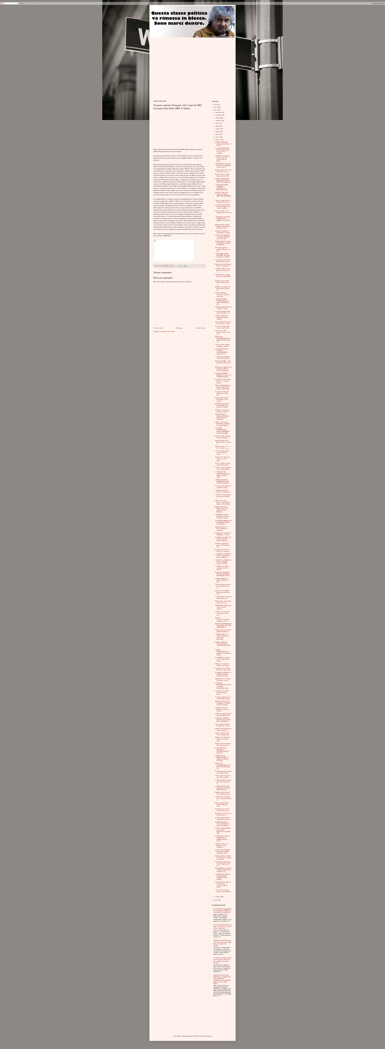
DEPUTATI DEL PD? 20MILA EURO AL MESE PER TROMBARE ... (223, 195)
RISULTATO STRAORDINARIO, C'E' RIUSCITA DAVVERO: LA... (223, 339)
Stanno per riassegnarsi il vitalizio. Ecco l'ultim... (222, 664)
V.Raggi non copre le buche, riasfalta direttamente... (223, 630)
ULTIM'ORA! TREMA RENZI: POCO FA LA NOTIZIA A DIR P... (222, 516)
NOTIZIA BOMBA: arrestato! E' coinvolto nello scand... (222, 294)
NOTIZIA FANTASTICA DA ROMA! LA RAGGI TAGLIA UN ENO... (222, 703)
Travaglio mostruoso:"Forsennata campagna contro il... (222, 619)
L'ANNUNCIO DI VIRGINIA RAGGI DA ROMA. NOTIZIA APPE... (222, 474)
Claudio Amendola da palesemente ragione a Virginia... (222, 317)
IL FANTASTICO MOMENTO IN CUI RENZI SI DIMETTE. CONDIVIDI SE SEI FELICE (222, 910)
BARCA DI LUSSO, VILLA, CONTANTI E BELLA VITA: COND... (223, 502)
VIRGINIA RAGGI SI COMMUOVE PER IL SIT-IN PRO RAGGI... (222, 481)
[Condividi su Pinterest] (186, 266)
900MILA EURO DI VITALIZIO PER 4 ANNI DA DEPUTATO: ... (222, 644)
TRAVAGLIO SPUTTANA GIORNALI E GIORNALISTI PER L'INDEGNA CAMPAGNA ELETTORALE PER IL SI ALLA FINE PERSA (222, 979)
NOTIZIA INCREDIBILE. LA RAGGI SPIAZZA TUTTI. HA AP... (223, 237)
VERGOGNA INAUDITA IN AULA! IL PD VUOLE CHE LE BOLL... (222, 158)
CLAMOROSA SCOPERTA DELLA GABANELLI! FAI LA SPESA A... (223, 555)
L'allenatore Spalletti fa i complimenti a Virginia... (223, 232)
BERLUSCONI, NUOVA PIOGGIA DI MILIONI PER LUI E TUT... (222, 226)
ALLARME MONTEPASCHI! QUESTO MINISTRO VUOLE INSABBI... (222, 430)
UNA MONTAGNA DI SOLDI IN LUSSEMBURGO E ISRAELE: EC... (221, 351)
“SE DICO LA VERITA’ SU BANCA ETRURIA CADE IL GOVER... (223, 561)
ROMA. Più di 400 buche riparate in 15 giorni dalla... (222, 739)
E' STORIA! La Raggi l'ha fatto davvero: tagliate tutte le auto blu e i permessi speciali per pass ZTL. (222, 960)
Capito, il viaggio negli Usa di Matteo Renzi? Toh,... (223, 201)
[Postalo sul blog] (181, 266)
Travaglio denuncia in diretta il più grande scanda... (223, 772)
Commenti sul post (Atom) (167, 331)
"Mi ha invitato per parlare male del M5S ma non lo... (222, 586)
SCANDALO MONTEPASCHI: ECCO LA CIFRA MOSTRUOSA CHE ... (223, 685)
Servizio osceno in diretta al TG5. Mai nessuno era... (223, 744)
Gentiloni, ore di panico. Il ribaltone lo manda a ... (222, 411)
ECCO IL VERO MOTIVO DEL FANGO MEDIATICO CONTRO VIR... (223, 830)
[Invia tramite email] (179, 266)
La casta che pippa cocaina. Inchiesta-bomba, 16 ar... (223, 312)
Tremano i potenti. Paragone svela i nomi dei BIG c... (223, 468)
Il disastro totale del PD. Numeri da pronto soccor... (222, 692)
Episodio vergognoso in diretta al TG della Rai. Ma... (222, 545)
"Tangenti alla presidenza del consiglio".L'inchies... (223, 307)
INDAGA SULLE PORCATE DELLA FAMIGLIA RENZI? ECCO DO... (222, 758)
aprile (217, 134)
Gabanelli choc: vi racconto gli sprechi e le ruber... (223, 679)
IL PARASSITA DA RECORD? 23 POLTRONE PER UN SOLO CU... (222, 750)
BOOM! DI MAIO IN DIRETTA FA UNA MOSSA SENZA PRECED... (221, 509)
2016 (215, 900)
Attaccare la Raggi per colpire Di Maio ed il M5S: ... (221, 580)
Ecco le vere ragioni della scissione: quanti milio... (222, 327)
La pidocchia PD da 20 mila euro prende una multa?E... (223, 781)
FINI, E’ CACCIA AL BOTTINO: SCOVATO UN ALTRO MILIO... (222, 423)
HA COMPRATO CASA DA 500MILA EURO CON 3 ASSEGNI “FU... (223, 869)
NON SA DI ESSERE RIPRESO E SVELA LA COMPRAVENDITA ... (223, 375)
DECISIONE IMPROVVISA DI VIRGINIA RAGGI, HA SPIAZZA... (223, 522)
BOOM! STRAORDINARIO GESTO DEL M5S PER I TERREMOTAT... (223, 625)
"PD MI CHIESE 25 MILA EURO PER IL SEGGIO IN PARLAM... (223, 243)
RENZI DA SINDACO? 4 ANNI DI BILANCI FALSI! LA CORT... (222, 405)
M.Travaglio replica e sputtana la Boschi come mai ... (222, 249)
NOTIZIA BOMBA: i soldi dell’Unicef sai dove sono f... (223, 362)
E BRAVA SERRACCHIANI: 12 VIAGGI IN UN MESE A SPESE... (223, 652)
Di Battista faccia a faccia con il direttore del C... (222, 809)
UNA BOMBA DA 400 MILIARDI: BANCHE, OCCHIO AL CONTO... (223, 255)
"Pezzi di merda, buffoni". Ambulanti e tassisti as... (222, 345)
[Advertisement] (170, 51)
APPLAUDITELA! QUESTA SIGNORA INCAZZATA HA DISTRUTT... (222, 416)
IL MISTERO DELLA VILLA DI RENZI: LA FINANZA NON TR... (222, 823)
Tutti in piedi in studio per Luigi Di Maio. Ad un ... (223, 725)
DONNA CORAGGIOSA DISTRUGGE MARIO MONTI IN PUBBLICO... (223, 180)
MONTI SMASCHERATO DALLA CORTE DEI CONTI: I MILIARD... (222, 387)
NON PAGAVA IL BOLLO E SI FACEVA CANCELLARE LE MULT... (223, 884)
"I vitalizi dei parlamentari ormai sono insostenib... (222, 357)
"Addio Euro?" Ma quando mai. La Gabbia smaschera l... (223, 798)
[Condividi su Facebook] (184, 266)
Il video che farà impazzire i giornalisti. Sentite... (223, 486)
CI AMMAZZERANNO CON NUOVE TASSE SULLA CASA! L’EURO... (222, 150)
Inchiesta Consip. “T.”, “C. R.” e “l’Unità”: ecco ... (222, 447)
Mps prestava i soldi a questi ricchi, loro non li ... (223, 602)
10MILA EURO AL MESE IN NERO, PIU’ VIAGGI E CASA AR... (223, 857)
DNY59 (197, 1036)
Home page (179, 328)
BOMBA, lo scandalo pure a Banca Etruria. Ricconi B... (223, 288)
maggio (217, 131)
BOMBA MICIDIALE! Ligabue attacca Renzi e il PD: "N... (223, 143)
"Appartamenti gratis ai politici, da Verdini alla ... (223, 491)
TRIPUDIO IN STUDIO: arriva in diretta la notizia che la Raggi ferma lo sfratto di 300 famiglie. (222, 942)
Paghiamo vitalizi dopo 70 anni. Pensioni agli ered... (223, 793)
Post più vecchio (200, 328)
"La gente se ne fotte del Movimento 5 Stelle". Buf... (222, 393)
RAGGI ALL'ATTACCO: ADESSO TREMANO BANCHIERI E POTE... (223, 574)
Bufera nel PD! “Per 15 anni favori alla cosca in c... (223, 170)
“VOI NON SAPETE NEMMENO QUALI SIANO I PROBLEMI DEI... (222, 301)
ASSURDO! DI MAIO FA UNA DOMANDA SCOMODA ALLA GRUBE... (222, 876)
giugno (217, 129)
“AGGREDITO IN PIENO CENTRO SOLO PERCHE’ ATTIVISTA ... (222, 219)
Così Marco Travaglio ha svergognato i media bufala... (222, 567)
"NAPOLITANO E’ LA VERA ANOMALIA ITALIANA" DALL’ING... (222, 636)
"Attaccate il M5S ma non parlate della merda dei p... (222, 270)
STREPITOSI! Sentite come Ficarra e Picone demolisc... (223, 607)
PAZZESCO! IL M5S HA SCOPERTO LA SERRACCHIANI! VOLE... (222, 838)
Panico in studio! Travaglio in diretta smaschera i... (222, 437)
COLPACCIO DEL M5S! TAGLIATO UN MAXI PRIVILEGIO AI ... (222, 787)
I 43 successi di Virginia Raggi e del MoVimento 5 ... (223, 891)
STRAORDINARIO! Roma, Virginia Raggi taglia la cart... (223, 863)
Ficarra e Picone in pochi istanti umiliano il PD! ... (223, 175)
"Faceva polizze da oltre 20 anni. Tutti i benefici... (222, 776)
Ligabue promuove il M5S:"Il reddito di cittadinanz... (221, 528)
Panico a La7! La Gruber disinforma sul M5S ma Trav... (222, 592)
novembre (218, 115)
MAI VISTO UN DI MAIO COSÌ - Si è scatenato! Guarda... (223, 381)
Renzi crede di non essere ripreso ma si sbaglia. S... (223, 550)
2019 (215, 104)
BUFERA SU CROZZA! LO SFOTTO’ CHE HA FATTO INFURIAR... (223, 369)
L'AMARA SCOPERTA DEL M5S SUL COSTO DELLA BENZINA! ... (223, 719)
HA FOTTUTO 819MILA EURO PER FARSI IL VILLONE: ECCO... (222, 851)
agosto (217, 123)
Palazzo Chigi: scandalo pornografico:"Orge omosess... (221, 399)
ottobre (217, 118)
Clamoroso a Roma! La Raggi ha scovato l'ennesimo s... (221, 845)
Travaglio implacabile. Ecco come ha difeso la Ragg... (223, 698)
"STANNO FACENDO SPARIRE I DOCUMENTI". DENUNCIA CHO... (221, 187)
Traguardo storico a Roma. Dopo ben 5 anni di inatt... (223, 669)
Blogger (209, 1036)
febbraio (218, 140)
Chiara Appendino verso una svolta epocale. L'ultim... (223, 322)
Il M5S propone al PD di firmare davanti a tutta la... (222, 282)
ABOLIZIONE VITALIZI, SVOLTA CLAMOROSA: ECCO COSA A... (223, 165)
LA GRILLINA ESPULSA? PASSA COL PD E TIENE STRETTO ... (223, 539)
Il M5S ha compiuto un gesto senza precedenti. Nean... (223, 714)
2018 (215, 107)
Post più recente (158, 328)
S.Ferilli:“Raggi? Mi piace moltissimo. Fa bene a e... (223, 818)
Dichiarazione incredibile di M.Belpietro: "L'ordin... (223, 534)
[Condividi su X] (183, 266)
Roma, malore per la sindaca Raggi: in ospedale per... (223, 265)
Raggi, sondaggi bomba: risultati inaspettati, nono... (222, 804)
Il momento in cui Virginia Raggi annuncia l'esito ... (223, 260)
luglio (217, 126)
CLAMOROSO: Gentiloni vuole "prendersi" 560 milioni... (222, 659)
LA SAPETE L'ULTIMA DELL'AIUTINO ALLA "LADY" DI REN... (223, 206)
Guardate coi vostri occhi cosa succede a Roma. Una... (222, 613)
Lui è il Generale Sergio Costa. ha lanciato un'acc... (222, 452)
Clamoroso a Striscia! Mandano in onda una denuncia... (222, 709)
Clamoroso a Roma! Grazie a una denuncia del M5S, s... (223, 496)
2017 (215, 110)
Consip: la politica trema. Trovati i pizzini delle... (222, 734)
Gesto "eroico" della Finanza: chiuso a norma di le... (222, 332)
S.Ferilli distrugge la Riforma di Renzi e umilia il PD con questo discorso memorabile (222, 926)
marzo (217, 137)
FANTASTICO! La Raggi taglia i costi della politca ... (223, 276)
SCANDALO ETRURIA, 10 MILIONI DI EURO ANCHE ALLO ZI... (223, 674)
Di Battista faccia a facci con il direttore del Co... (223, 814)
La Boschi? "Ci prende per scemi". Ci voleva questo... (222, 458)
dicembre (218, 112)
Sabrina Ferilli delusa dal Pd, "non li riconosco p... (223, 729)
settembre (218, 121)
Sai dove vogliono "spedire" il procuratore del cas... (223, 464)
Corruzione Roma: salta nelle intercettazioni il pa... (223, 597)
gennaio (217, 897)
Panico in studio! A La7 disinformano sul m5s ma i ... (223, 212)
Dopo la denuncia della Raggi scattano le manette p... (223, 442)
